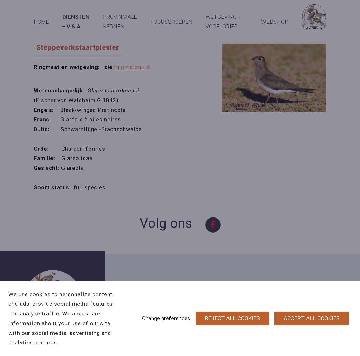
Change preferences (166, 318)
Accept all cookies (312, 318)
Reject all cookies (232, 318)
